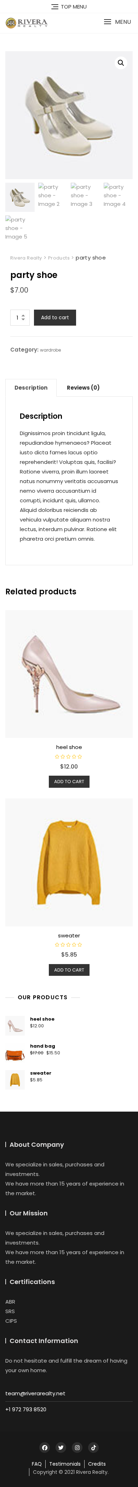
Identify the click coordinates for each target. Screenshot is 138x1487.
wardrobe (50, 350)
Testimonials (65, 1463)
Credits (97, 1463)
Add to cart (55, 317)
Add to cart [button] (69, 781)
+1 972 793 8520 (25, 1409)
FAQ (37, 1463)
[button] (117, 21)
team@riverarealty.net (35, 1393)
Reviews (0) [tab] (83, 387)
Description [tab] (31, 387)
